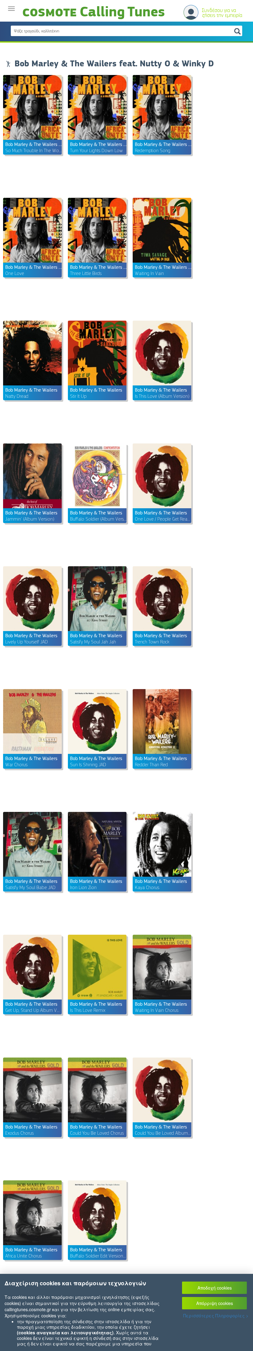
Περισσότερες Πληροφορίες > (215, 1315)
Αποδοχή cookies (214, 1288)
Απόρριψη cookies (214, 1303)
